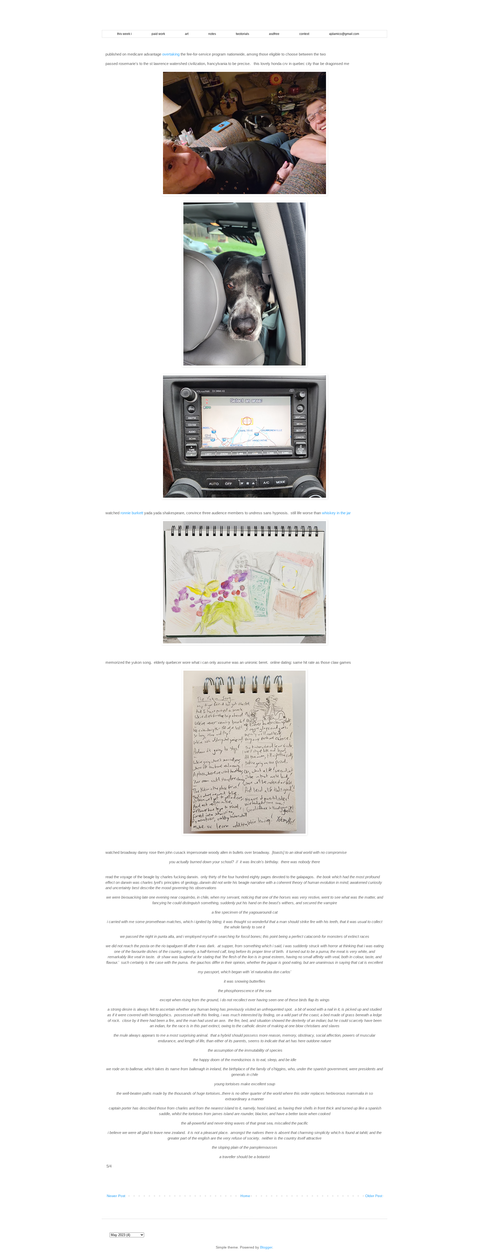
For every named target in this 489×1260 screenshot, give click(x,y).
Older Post (373, 1196)
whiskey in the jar (336, 513)
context (304, 34)
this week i (124, 34)
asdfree (274, 34)
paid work (158, 34)
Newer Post (116, 1196)
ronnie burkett (131, 513)
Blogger (266, 1247)
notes (212, 34)
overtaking (171, 54)
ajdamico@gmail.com (344, 34)
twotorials (242, 34)
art (186, 34)
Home (245, 1196)
